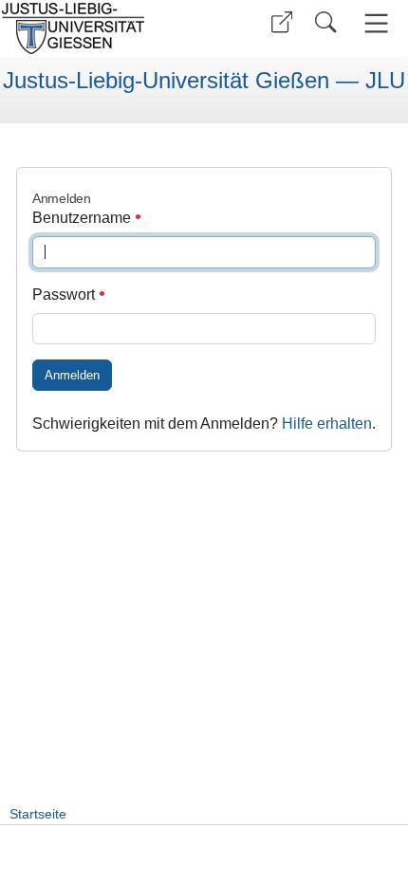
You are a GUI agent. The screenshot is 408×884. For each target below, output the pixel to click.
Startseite (37, 813)
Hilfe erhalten (327, 423)
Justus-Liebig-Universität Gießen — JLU (204, 80)
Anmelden (72, 375)
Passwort (65, 294)
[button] (281, 22)
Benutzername (83, 218)
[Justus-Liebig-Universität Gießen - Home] (99, 28)
